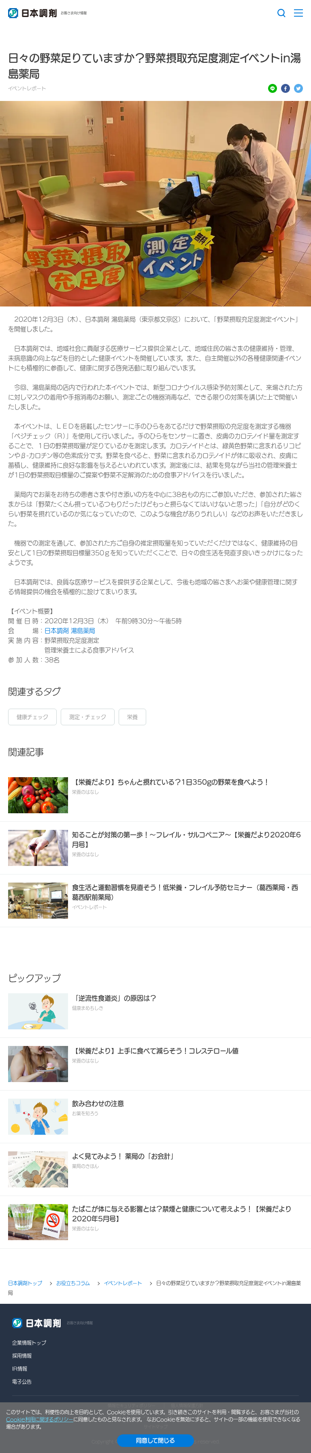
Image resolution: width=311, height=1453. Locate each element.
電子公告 (22, 1381)
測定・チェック (87, 717)
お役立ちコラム (73, 1283)
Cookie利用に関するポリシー (39, 1419)
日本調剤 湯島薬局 (70, 631)
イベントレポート (123, 1283)
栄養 (132, 717)
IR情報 (19, 1368)
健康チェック (32, 717)
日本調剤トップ (25, 1283)
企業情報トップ (29, 1342)
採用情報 (22, 1355)
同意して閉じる (155, 1440)
